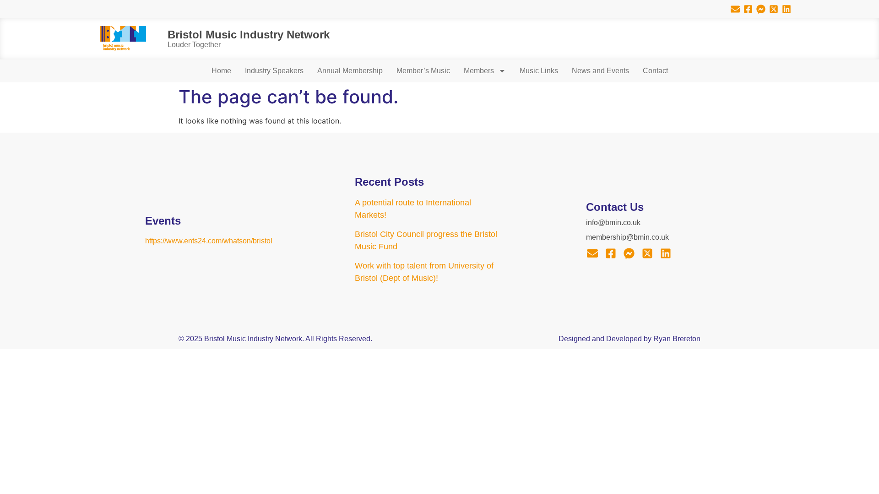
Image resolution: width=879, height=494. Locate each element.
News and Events (600, 71)
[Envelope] (735, 9)
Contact (655, 71)
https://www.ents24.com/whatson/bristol (208, 241)
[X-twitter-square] (773, 9)
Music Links (539, 71)
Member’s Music (423, 71)
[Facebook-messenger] (760, 9)
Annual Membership (350, 71)
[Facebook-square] (748, 9)
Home (221, 71)
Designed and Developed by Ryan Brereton (629, 339)
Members (479, 71)
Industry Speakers (274, 71)
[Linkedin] (786, 9)
